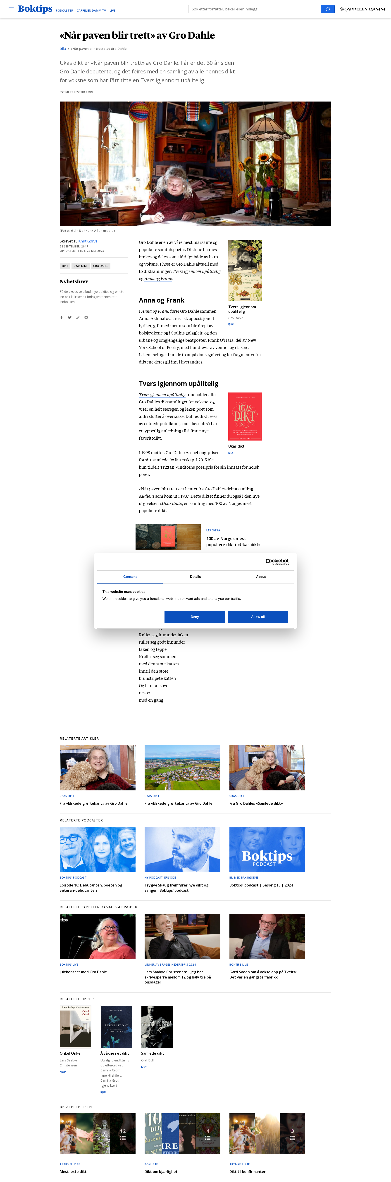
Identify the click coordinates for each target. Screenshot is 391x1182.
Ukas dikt (80, 266)
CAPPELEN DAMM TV (91, 10)
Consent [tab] (130, 577)
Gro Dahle (100, 266)
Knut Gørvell (88, 241)
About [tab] (261, 577)
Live (112, 10)
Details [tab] (195, 577)
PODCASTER (64, 10)
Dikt (63, 48)
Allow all (258, 617)
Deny (195, 617)
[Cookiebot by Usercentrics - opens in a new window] (269, 562)
